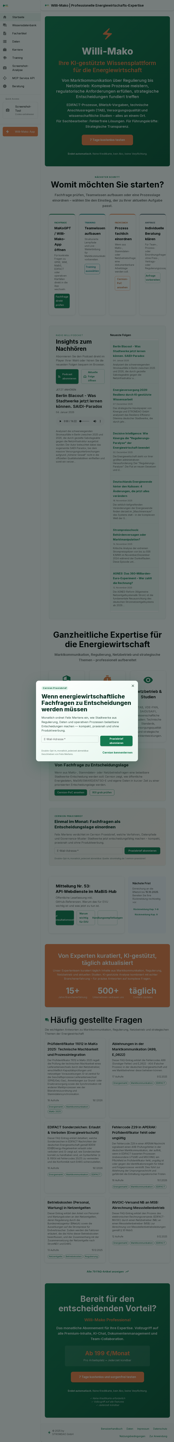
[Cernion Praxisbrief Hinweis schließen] (132, 685)
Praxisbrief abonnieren (116, 740)
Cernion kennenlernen (117, 752)
